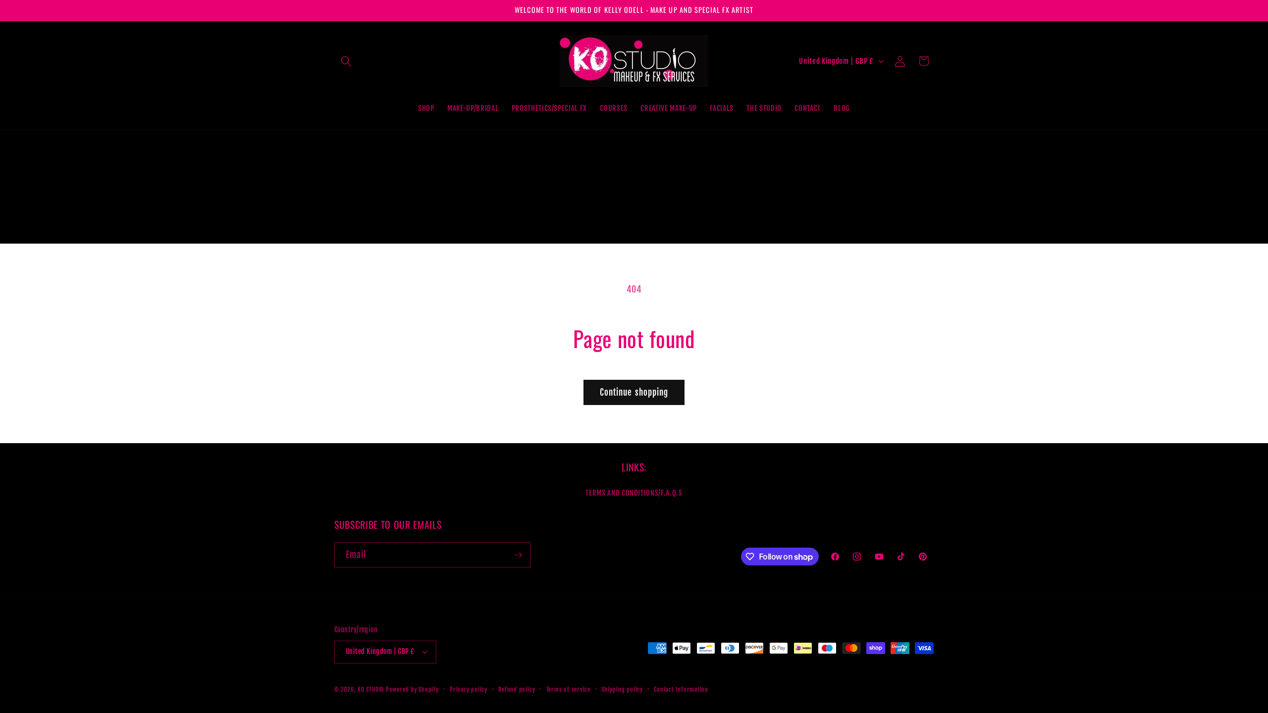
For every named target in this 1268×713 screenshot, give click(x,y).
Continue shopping (634, 392)
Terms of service (568, 689)
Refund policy (516, 689)
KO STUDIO (371, 689)
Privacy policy (468, 689)
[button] (346, 61)
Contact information (681, 689)
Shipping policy (622, 689)
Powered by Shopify (412, 689)
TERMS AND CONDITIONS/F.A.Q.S (633, 493)
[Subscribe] (518, 555)
